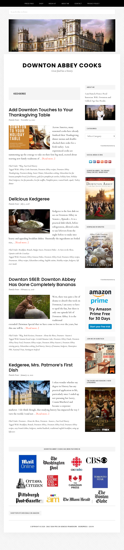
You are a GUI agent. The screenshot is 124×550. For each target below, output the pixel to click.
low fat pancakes (27, 180)
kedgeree (16, 180)
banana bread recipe (27, 339)
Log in (91, 527)
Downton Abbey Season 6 (52, 342)
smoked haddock (43, 428)
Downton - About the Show (45, 335)
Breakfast (22, 249)
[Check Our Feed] (102, 161)
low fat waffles (39, 180)
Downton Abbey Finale (62, 339)
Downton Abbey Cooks (62, 65)
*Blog (21, 166)
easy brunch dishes (21, 428)
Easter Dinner (38, 173)
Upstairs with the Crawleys (19, 253)
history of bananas (53, 346)
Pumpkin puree (51, 180)
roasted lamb (63, 180)
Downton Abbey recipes (47, 169)
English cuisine (50, 260)
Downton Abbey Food (52, 257)
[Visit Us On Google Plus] (110, 161)
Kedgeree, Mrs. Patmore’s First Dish (41, 367)
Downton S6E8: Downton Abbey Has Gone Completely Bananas (42, 282)
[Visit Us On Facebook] (94, 161)
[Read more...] (48, 158)
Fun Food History (30, 166)
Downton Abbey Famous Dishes (31, 257)
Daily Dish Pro (52, 527)
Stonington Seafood (32, 349)
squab (71, 180)
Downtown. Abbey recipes (18, 260)
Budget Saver (38, 249)
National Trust (18, 349)
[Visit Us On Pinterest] (98, 161)
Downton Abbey (40, 424)
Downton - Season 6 (64, 335)
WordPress (83, 527)
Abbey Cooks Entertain (28, 169)
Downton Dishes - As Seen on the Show (58, 249)
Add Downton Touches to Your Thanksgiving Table (41, 112)
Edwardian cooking (51, 173)
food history (31, 176)
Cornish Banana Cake (44, 339)
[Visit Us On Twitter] (90, 161)
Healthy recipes (62, 260)
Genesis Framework (69, 527)
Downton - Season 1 (47, 421)
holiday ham (65, 176)
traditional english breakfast (60, 428)
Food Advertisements (107, 145)
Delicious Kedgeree (29, 199)
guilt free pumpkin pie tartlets (48, 176)
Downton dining (26, 173)
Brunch (29, 249)
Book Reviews (29, 335)
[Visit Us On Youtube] (106, 161)
